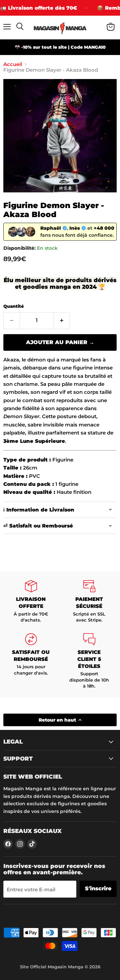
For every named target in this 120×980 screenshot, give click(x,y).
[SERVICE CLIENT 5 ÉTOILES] (89, 661)
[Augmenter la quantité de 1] (62, 320)
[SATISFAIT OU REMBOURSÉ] (31, 661)
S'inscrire (98, 888)
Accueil (12, 64)
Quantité (13, 306)
